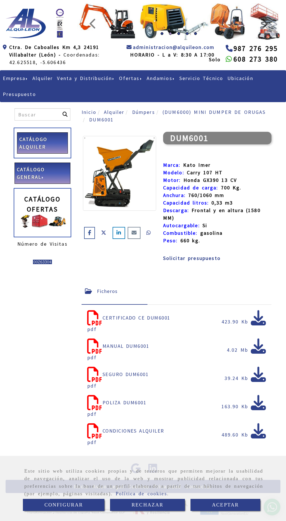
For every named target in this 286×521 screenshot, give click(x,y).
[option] (177, 21)
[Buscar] (65, 114)
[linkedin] (120, 232)
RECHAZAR (147, 505)
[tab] (114, 291)
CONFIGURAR (63, 505)
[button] (92, 21)
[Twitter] (105, 232)
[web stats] (42, 261)
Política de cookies (141, 493)
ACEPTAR (225, 505)
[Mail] (135, 232)
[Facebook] (90, 232)
